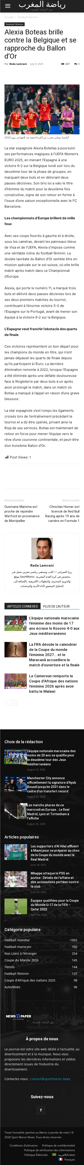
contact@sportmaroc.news (50, 1079)
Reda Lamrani (18, 63)
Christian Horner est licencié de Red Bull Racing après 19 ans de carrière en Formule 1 (62, 514)
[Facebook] (8, 74)
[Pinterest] (29, 74)
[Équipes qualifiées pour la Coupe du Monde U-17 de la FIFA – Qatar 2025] (15, 906)
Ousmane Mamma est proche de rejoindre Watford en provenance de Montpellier (22, 514)
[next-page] (14, 702)
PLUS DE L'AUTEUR (56, 606)
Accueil (8, 17)
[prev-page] (7, 702)
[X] (19, 74)
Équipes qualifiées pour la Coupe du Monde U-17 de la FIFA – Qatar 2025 (55, 905)
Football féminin (28, 17)
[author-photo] (42, 559)
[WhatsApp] (39, 74)
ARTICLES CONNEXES (22, 606)
